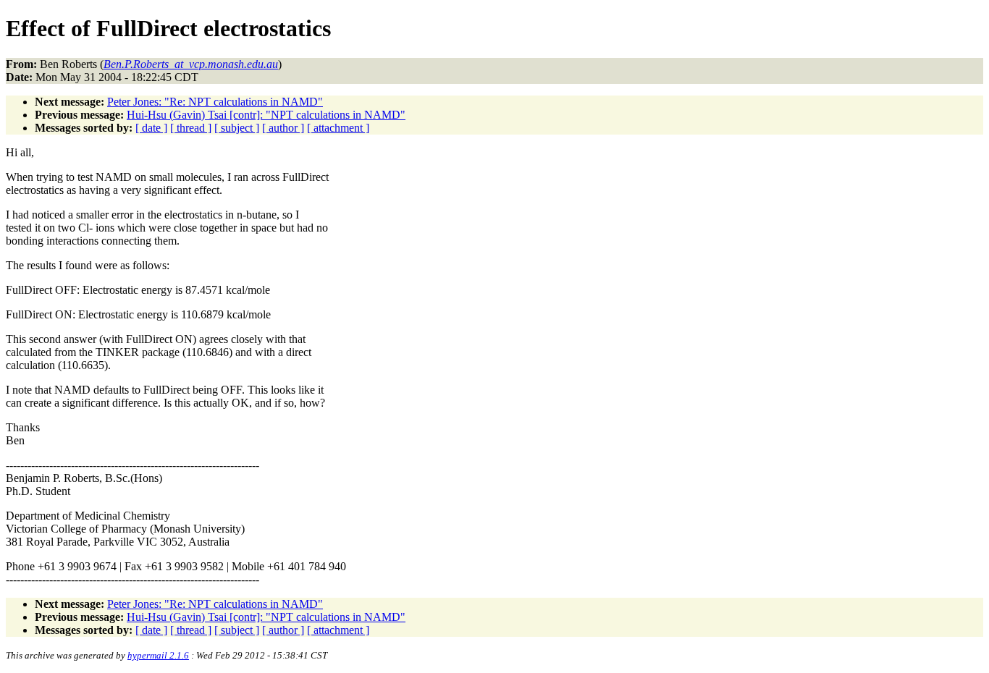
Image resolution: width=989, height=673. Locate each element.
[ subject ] (236, 128)
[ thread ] (190, 128)
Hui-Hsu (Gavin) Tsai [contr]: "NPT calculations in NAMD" (266, 115)
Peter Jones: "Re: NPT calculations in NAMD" (215, 102)
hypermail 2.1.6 (158, 655)
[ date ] (151, 128)
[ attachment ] (338, 128)
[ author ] (283, 128)
